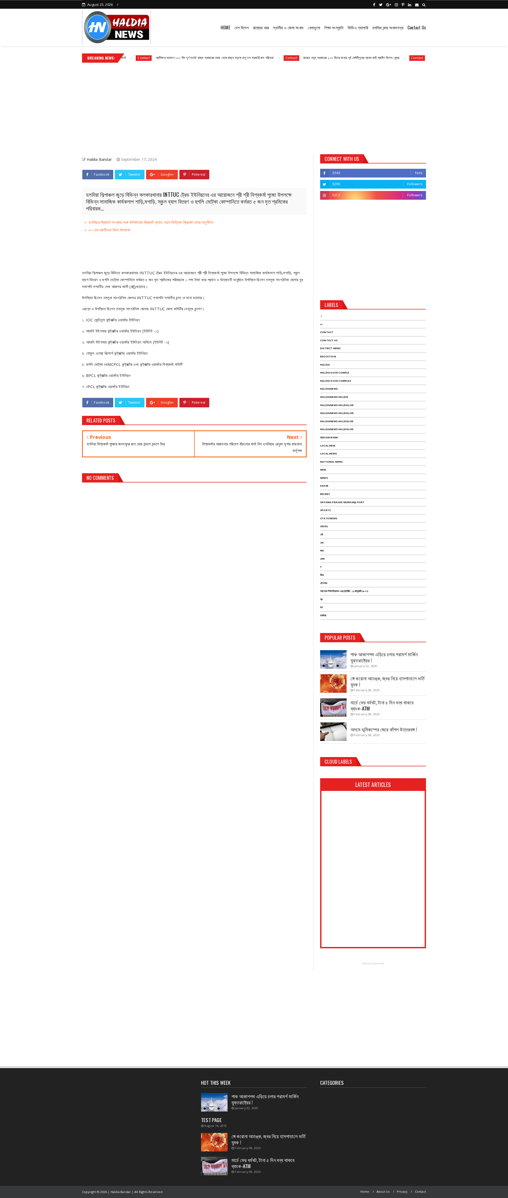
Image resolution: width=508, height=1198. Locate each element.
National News (331, 461)
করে (322, 550)
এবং (322, 542)
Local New (327, 445)
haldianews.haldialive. (337, 413)
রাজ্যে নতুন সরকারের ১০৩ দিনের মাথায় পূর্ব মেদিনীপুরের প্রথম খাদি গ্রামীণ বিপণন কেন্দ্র (325, 57)
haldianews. (329, 388)
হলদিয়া (323, 615)
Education (328, 356)
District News (330, 348)
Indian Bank (329, 437)
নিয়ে (322, 575)
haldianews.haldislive (336, 421)
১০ (321, 324)
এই (321, 534)
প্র (321, 599)
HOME (225, 27)
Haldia (325, 364)
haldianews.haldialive (336, 405)
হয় (321, 607)
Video (324, 526)
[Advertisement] (254, 106)
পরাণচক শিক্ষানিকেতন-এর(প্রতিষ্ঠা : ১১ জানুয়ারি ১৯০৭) (344, 591)
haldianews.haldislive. (337, 429)
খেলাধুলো (314, 27)
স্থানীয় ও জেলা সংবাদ (288, 27)
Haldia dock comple (334, 372)
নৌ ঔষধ (323, 583)
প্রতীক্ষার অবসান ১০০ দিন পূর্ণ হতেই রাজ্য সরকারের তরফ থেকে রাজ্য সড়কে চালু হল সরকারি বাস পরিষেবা (188, 57)
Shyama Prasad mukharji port (342, 502)
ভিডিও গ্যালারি (358, 27)
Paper (324, 486)
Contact (265, 58)
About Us (383, 1191)
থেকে (322, 559)
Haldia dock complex (335, 380)
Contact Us (416, 27)
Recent (325, 494)
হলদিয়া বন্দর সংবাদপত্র (387, 27)
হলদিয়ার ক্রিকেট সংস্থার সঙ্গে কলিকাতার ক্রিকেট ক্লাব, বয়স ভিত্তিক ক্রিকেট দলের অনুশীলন (151, 222)
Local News (328, 453)
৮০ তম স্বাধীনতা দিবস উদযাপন (109, 230)
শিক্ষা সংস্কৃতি (333, 27)
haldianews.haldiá (334, 397)
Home (364, 1191)
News (324, 478)
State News (328, 518)
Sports (325, 510)
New (323, 469)
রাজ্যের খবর (261, 27)
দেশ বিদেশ (241, 27)
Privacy (402, 1191)
